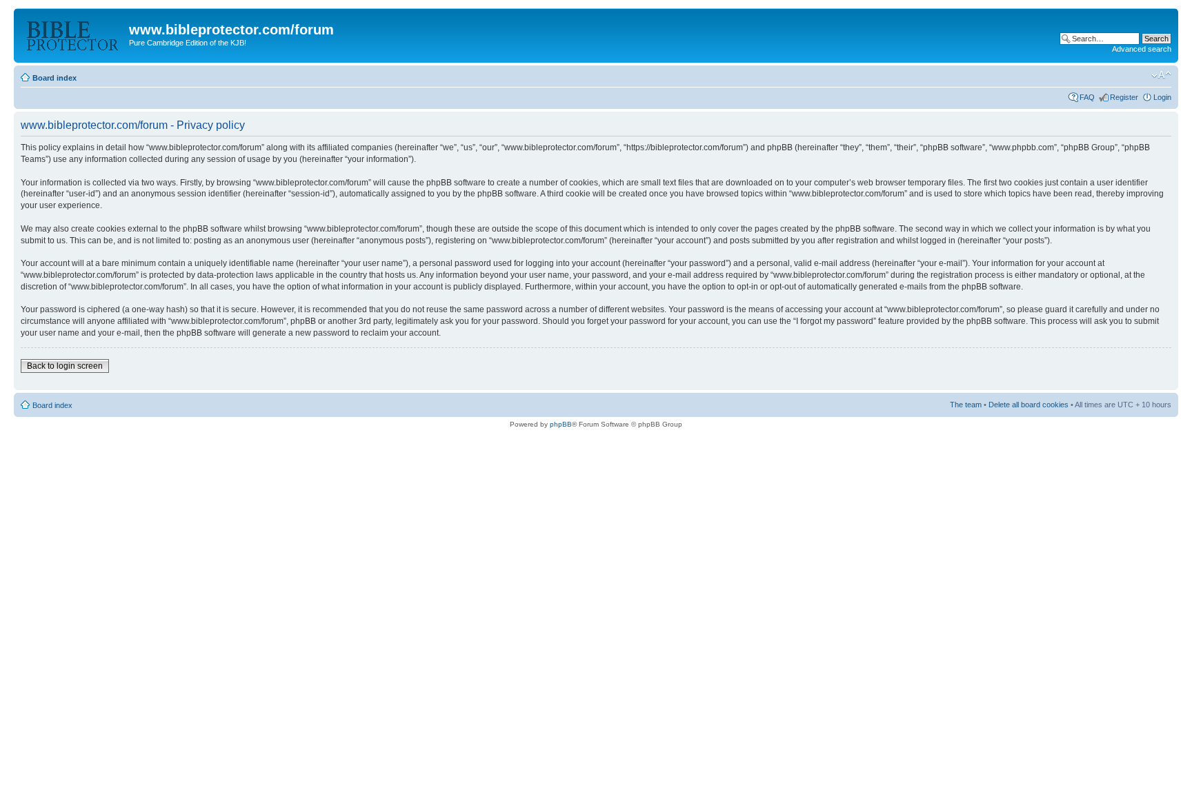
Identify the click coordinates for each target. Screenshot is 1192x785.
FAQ (1087, 97)
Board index (54, 78)
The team (966, 404)
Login (1162, 97)
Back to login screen (65, 366)
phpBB (561, 424)
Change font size (1161, 75)
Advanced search (1141, 49)
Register (1124, 97)
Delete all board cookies (1029, 404)
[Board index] (73, 34)
